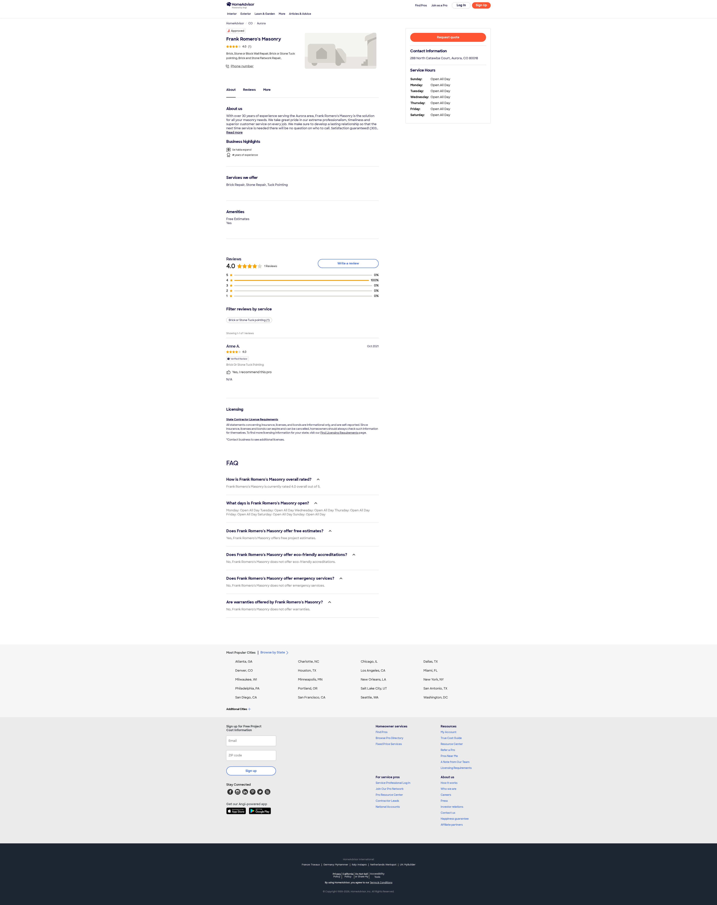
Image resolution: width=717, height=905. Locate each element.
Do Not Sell (361, 875)
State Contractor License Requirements (252, 419)
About (231, 90)
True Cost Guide (451, 738)
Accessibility (377, 875)
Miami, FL (430, 670)
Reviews (249, 90)
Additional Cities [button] (236, 709)
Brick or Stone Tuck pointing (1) (249, 320)
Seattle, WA (369, 697)
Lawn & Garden (265, 14)
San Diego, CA (246, 697)
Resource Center (452, 744)
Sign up (251, 771)
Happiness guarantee (455, 818)
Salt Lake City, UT (374, 688)
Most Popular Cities (241, 653)
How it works (449, 783)
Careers (446, 794)
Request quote (448, 37)
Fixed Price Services (389, 744)
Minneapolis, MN (310, 679)
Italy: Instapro (359, 864)
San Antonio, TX (435, 688)
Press (444, 800)
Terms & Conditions (381, 882)
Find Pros (381, 732)
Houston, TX (307, 670)
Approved (237, 30)
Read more (234, 132)
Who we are (448, 789)
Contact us (448, 812)
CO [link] (250, 23)
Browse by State (272, 652)
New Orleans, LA (373, 679)
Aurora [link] (261, 23)
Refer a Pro (448, 750)
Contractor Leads (387, 800)
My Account (448, 732)
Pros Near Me (449, 756)
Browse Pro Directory (389, 738)
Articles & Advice (300, 14)
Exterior (245, 14)
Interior (232, 14)
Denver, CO (244, 670)
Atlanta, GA (243, 662)
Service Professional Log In (393, 783)
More (282, 14)
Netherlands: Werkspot (383, 864)
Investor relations (452, 806)
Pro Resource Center (389, 794)
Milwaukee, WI (246, 679)
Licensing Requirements (456, 768)
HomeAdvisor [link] (235, 23)
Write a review (348, 263)
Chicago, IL (369, 662)
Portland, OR (307, 688)
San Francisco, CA (311, 697)
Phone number (242, 66)
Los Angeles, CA (373, 670)
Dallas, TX (430, 662)
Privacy (337, 875)
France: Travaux (311, 864)
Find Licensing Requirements (339, 432)
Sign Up (481, 5)
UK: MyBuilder (407, 864)
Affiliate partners (452, 824)
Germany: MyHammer (335, 864)
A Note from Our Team (455, 762)
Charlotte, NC (308, 662)
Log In (461, 5)
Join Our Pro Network (389, 789)
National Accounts (388, 806)
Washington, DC (435, 697)
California (348, 875)
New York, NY (433, 679)
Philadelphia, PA (247, 688)
